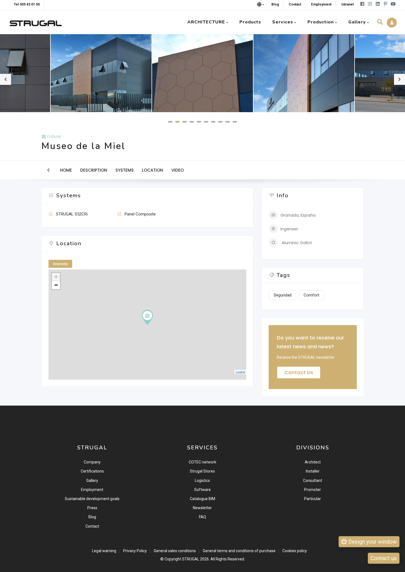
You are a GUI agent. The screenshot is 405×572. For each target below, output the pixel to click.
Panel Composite (140, 214)
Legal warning (104, 551)
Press (92, 508)
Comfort (311, 295)
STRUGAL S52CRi (72, 214)
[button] (170, 122)
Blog (92, 517)
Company (92, 462)
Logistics (202, 480)
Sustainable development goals (92, 499)
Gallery (92, 480)
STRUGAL (190, 559)
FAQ (202, 517)
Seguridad (282, 295)
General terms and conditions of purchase (239, 551)
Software (202, 489)
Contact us (298, 372)
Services (282, 22)
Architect (313, 462)
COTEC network (202, 462)
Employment (92, 489)
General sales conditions (175, 551)
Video (177, 170)
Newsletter (202, 508)
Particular (312, 499)
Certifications (92, 471)
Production (320, 22)
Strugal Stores (202, 471)
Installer (313, 471)
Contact (92, 526)
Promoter (312, 489)
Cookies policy (294, 551)
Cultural (54, 136)
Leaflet (240, 372)
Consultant (312, 480)
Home (66, 170)
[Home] (35, 22)
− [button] (56, 285)
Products (250, 22)
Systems (124, 170)
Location (152, 170)
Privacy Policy (135, 551)
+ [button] (56, 276)
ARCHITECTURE (206, 22)
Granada (60, 263)
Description (93, 170)
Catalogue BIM (202, 499)
